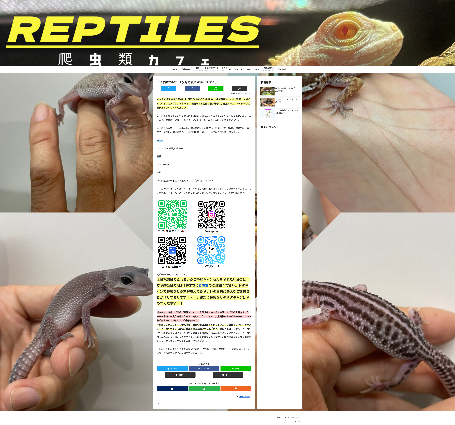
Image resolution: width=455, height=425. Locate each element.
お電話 (204, 285)
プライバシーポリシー (291, 417)
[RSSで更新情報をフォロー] (236, 388)
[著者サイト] (172, 388)
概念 (279, 417)
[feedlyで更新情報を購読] (204, 388)
